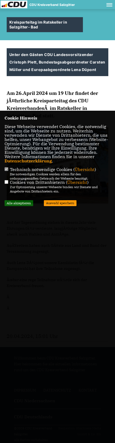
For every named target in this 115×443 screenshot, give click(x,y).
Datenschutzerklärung (28, 160)
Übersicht (85, 169)
